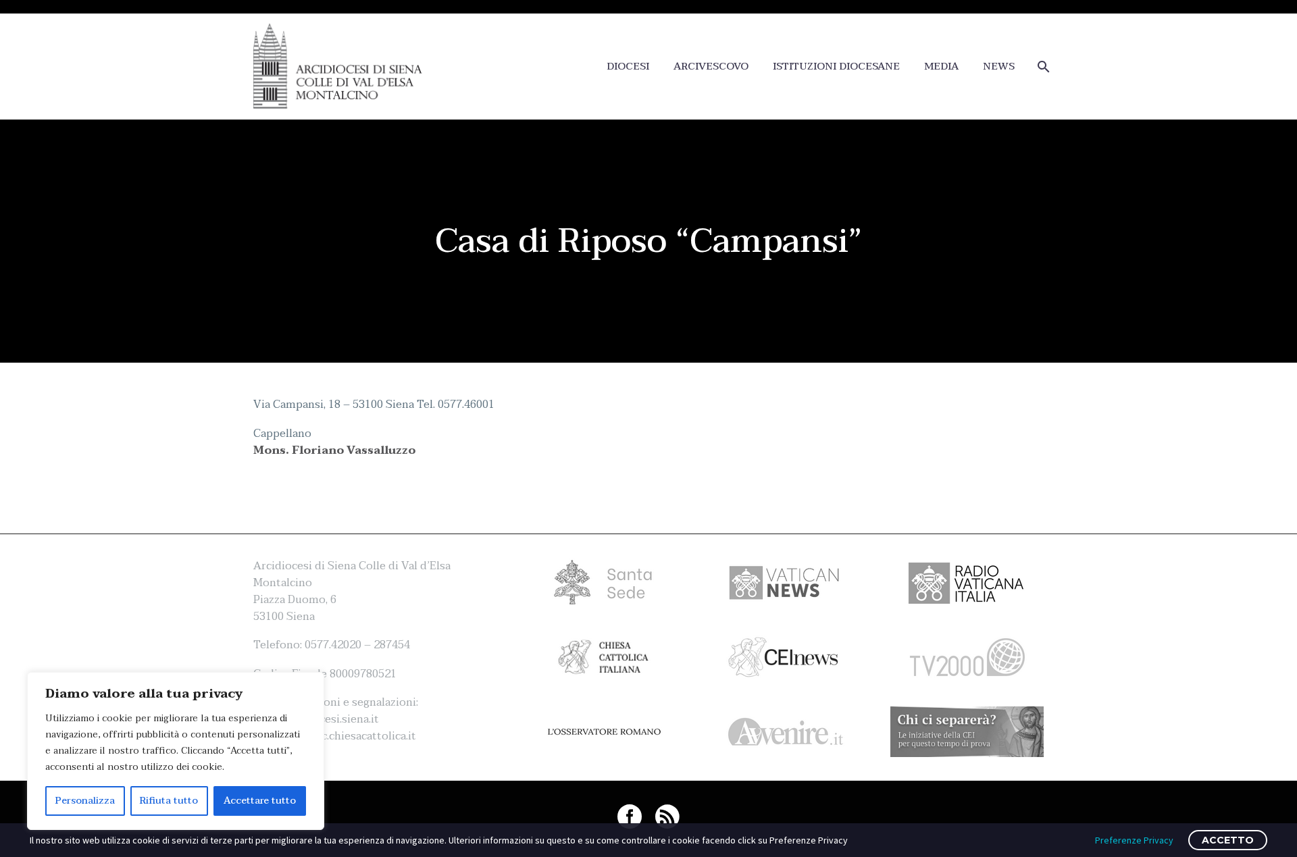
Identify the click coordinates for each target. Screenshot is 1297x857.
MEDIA (941, 66)
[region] (175, 751)
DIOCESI (628, 66)
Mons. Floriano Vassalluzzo (334, 450)
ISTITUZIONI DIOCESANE (836, 66)
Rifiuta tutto (169, 800)
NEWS (999, 66)
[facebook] (629, 816)
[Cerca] (1042, 66)
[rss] (667, 816)
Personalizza (85, 800)
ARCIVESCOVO (710, 66)
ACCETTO (1228, 840)
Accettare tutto (260, 800)
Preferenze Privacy (1134, 840)
